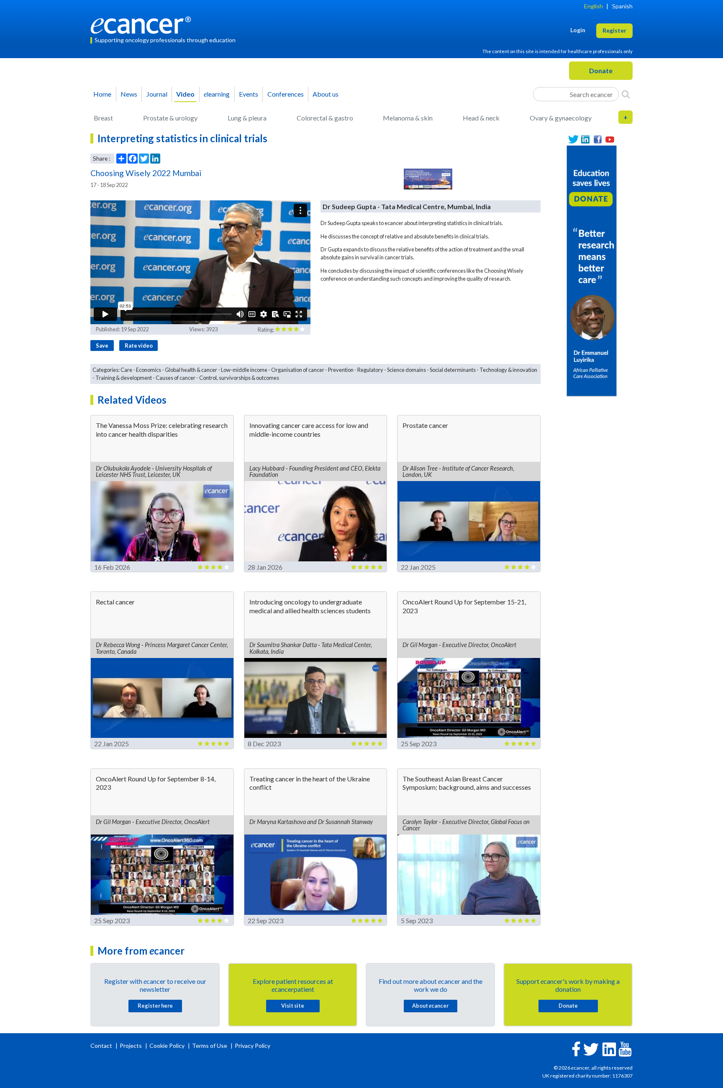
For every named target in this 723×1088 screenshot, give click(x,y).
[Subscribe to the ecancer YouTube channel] (625, 1048)
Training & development (123, 377)
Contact (101, 1045)
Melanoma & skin (408, 118)
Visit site (292, 1005)
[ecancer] (143, 24)
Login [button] (577, 29)
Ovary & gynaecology (561, 118)
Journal (156, 94)
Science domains (406, 369)
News (128, 94)
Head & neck (481, 118)
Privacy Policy (252, 1045)
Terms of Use (209, 1045)
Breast (103, 118)
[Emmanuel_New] (592, 270)
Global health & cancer (191, 369)
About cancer (430, 1005)
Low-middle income (244, 369)
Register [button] (614, 30)
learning (217, 94)
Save (102, 345)
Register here (155, 1005)
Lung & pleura (247, 118)
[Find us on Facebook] (597, 139)
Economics (148, 369)
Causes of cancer (175, 377)
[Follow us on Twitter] (573, 139)
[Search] (626, 94)
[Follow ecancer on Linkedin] (609, 1048)
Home (102, 94)
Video (185, 94)
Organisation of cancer (297, 369)
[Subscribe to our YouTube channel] (610, 139)
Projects (131, 1045)
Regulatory (370, 369)
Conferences (285, 94)
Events (248, 94)
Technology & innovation (508, 369)
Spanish (622, 6)
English (593, 6)
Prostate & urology (170, 118)
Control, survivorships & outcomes (239, 377)
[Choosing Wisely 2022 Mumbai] (428, 179)
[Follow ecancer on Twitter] (591, 1048)
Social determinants (453, 369)
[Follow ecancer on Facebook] (576, 1048)
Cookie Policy (167, 1045)
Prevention (341, 369)
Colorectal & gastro (325, 118)
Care (126, 369)
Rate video (139, 345)
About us (325, 94)
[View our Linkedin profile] (585, 139)
